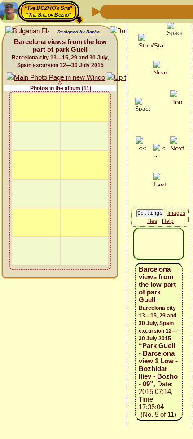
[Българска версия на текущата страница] (27, 31)
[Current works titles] (165, 11)
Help (168, 221)
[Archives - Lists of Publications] (137, 11)
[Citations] (151, 11)
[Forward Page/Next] (122, 11)
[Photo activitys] (180, 11)
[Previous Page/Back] (108, 11)
